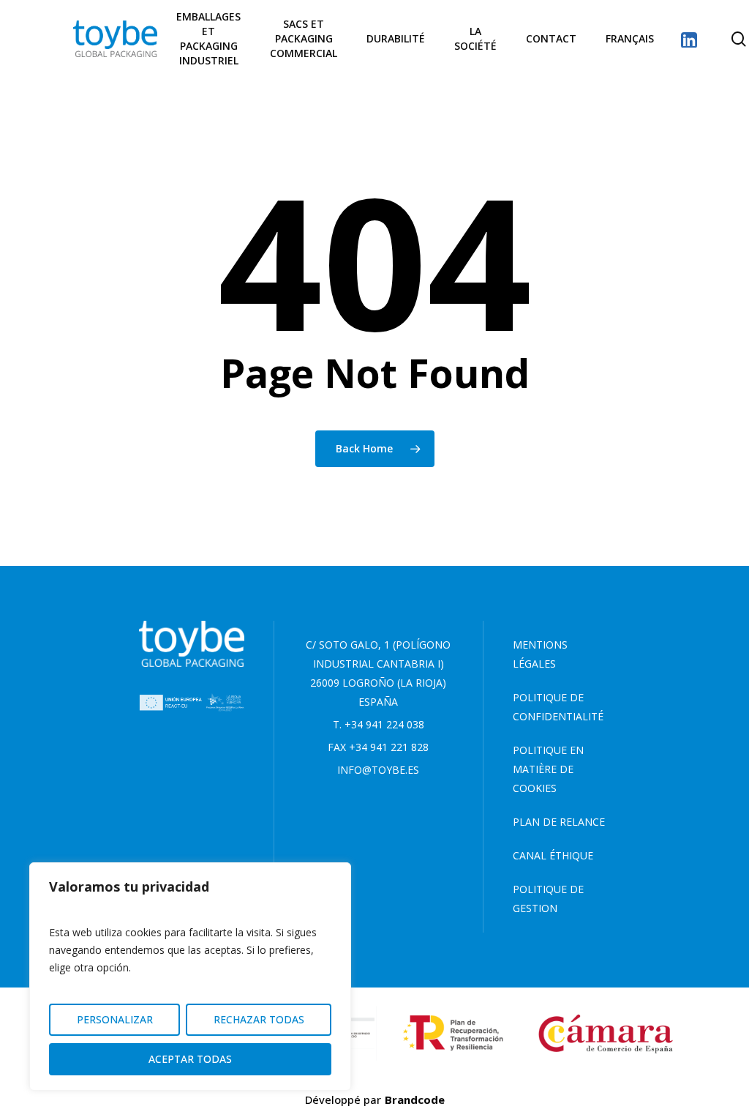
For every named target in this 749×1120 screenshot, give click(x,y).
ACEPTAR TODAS (190, 1059)
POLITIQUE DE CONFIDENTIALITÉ (558, 706)
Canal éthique (553, 855)
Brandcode (415, 1099)
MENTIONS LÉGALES (540, 654)
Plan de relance (559, 822)
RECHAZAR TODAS (259, 1019)
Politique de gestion (548, 898)
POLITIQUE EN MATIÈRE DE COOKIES (548, 769)
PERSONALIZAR (115, 1019)
